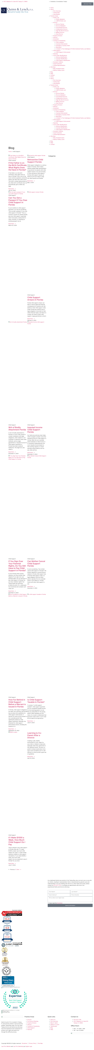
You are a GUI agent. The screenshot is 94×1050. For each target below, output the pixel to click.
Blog (51, 72)
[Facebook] (3, 1037)
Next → (19, 869)
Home (52, 7)
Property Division (57, 35)
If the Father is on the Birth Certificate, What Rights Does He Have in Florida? (17, 166)
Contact (52, 75)
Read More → (12, 188)
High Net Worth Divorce (62, 30)
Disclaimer (59, 903)
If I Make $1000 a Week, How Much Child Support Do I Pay (16, 841)
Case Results (56, 14)
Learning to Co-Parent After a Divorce (34, 735)
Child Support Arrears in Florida (35, 298)
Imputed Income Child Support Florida (34, 429)
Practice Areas (54, 16)
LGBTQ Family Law (61, 21)
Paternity (55, 53)
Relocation (58, 47)
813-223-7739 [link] (57, 885)
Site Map (40, 1043)
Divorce (55, 22)
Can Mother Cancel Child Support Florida (36, 563)
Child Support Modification (63, 60)
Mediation (52, 187)
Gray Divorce (59, 34)
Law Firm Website (6, 1046)
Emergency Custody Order (63, 45)
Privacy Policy (32, 1043)
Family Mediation (60, 19)
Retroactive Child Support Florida (35, 160)
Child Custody (53, 163)
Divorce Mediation (61, 25)
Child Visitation (60, 42)
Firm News (52, 180)
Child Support (56, 50)
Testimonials (56, 12)
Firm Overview (57, 11)
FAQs (51, 73)
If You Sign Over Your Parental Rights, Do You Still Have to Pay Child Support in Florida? (17, 566)
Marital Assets (53, 183)
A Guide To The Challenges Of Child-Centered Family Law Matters (73, 49)
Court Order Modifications (60, 55)
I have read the (55, 903)
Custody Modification (61, 58)
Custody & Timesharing (59, 40)
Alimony (55, 37)
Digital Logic (29, 1046)
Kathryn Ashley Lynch (58, 70)
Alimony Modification (61, 57)
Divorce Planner (60, 24)
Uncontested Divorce (61, 27)
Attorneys (52, 67)
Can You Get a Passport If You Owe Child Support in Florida (17, 201)
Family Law (56, 17)
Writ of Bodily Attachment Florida (17, 428)
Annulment (56, 39)
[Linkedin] (10, 1037)
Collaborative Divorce (61, 29)
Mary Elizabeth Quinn (58, 68)
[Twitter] (7, 1037)
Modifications (53, 190)
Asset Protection (57, 63)
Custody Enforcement (61, 44)
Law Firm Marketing (18, 1046)
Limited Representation (59, 65)
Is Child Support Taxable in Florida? (36, 701)
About (52, 9)
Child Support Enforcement (63, 52)
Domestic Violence (58, 62)
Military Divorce (60, 32)
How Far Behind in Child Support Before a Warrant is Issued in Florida (17, 703)
